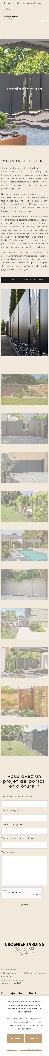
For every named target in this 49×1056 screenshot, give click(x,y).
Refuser (34, 1039)
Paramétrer (12, 1050)
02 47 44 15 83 (13, 3)
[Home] (11, 19)
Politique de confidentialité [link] (31, 1050)
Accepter (15, 1039)
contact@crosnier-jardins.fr (12, 980)
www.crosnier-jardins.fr (11, 983)
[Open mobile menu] (43, 21)
